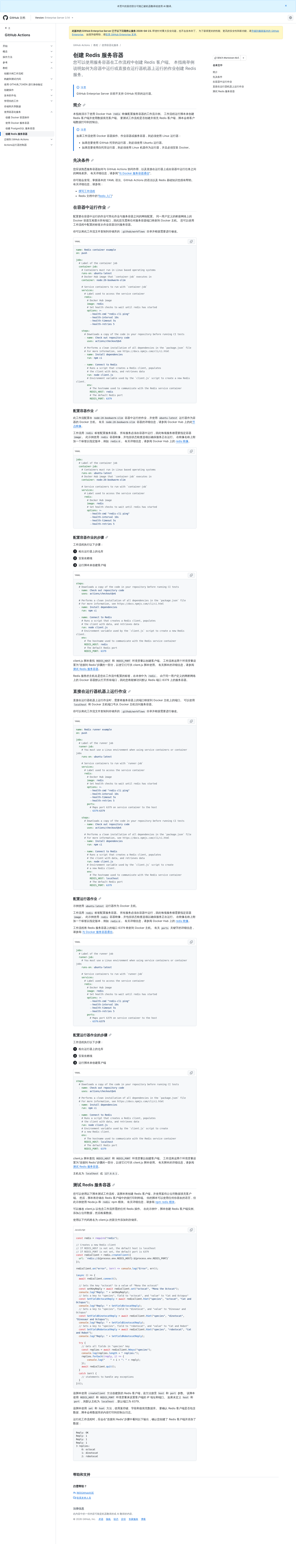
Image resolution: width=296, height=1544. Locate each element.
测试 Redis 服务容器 (85, 669)
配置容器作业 (83, 411)
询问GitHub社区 (85, 1492)
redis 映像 (182, 441)
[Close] (286, 6)
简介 (77, 104)
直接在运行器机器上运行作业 (100, 691)
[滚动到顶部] (288, 1536)
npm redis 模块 (165, 1202)
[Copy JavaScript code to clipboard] (191, 1229)
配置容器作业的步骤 (88, 537)
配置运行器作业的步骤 (90, 1035)
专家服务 (133, 1519)
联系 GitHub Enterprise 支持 (121, 34)
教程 (95, 45)
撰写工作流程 (87, 191)
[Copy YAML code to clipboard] (191, 241)
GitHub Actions (17, 35)
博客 (143, 1519)
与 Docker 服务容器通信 (134, 173)
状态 (116, 1519)
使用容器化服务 (110, 45)
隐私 (108, 1519)
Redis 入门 (105, 196)
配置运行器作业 (85, 899)
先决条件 (81, 160)
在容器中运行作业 (89, 207)
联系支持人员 (84, 1497)
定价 (123, 1519)
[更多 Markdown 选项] (243, 58)
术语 (100, 1519)
